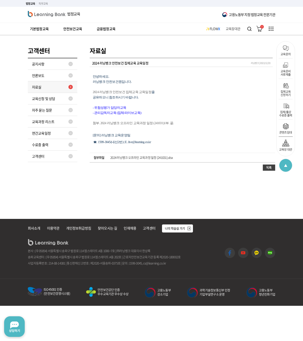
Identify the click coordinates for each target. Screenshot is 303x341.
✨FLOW (213, 28)
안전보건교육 (72, 28)
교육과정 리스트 (43, 121)
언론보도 (38, 75)
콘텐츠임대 (285, 132)
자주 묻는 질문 (42, 110)
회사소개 (34, 228)
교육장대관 (233, 28)
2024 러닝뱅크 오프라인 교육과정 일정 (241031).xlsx (141, 157)
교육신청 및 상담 (43, 98)
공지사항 (38, 64)
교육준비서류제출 (286, 72)
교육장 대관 (285, 149)
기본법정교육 (39, 28)
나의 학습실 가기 (175, 228)
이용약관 (53, 228)
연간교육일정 (41, 133)
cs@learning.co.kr (154, 263)
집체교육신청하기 (286, 92)
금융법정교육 (106, 28)
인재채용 (130, 228)
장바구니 (262, 26)
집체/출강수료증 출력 (285, 113)
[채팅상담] (14, 326)
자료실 (36, 87)
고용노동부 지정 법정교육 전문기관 (252, 14)
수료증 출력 (40, 144)
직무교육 (43, 3)
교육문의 (286, 54)
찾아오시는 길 (107, 228)
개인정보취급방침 (78, 228)
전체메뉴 (271, 29)
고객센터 (38, 156)
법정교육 (30, 3)
